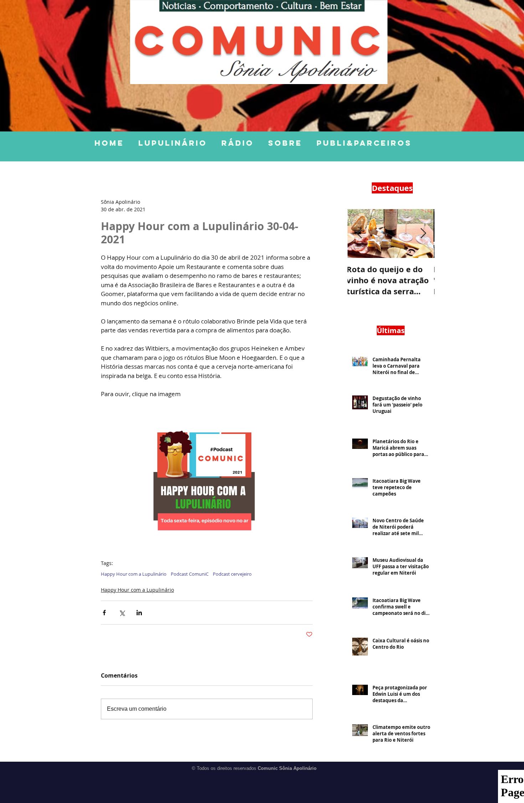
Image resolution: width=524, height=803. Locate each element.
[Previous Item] (359, 233)
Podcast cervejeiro (232, 574)
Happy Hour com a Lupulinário (133, 574)
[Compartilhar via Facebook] (104, 612)
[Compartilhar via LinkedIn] (139, 612)
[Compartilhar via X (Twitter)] (121, 612)
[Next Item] (423, 233)
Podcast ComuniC (190, 574)
